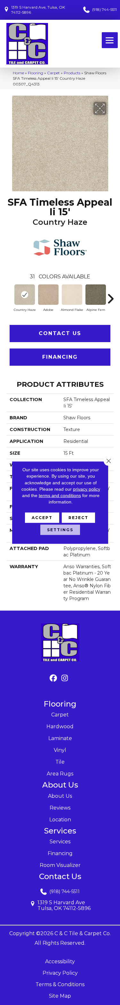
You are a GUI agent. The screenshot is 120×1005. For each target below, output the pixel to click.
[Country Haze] (24, 294)
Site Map (60, 996)
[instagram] (64, 678)
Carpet (53, 72)
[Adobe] (48, 294)
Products (72, 72)
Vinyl (60, 750)
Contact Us (60, 333)
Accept (42, 517)
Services (60, 842)
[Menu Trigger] (110, 40)
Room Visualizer (60, 865)
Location (60, 820)
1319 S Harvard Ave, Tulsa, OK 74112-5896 (38, 10)
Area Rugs (60, 774)
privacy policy (86, 489)
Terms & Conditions (60, 984)
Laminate (60, 738)
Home (18, 72)
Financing (60, 357)
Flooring (35, 72)
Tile (60, 762)
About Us (60, 796)
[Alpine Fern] (96, 294)
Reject (78, 517)
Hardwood (60, 726)
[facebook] (53, 678)
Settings (60, 529)
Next (110, 295)
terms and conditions (60, 495)
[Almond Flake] (72, 294)
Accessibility (60, 961)
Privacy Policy (60, 973)
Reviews (60, 808)
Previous (9, 295)
